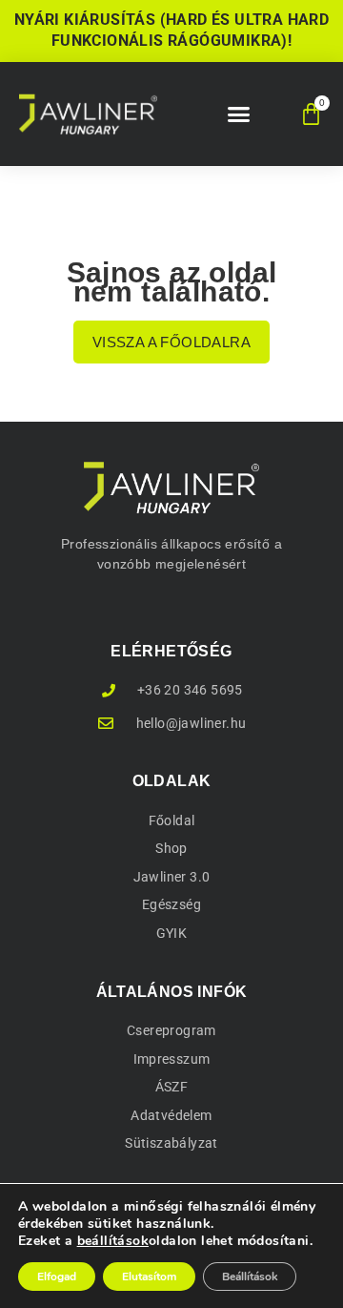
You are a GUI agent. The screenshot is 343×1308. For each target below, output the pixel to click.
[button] (239, 114)
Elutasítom (149, 1276)
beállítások (113, 1241)
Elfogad (56, 1276)
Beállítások (249, 1276)
